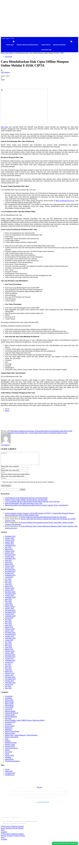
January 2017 (9, 675)
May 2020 (8, 601)
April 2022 (8, 562)
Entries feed (9, 771)
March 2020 (9, 605)
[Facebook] (4, 83)
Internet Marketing (11, 716)
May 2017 (8, 668)
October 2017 (9, 658)
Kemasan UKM (10, 722)
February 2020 (10, 606)
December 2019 (10, 610)
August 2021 (9, 577)
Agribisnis (8, 698)
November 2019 (10, 612)
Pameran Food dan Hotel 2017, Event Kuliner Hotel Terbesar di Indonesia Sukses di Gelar (37, 433)
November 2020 (10, 593)
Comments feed (10, 773)
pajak (6, 739)
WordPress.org (10, 775)
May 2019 (8, 623)
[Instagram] (15, 808)
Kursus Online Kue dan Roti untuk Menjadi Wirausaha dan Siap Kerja (43, 517)
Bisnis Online (9, 702)
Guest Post (8, 709)
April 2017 (8, 669)
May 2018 (8, 645)
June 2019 (8, 621)
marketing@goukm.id (43, 802)
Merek (7, 411)
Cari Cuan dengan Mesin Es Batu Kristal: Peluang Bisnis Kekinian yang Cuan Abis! (32, 501)
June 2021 (8, 581)
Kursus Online (9, 726)
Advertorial (8, 696)
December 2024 (10, 536)
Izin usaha (8, 718)
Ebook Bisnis (9, 705)
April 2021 (8, 584)
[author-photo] (6, 443)
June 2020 (8, 599)
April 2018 (8, 647)
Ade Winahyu (5, 72)
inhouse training (10, 711)
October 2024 (9, 538)
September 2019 (10, 616)
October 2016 (9, 681)
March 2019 (9, 627)
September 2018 (10, 638)
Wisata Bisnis (9, 759)
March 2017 (9, 671)
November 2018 (10, 634)
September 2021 (10, 575)
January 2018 (9, 653)
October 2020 (9, 595)
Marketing (8, 729)
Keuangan (8, 724)
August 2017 (9, 662)
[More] (33, 83)
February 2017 (10, 673)
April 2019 (8, 625)
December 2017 (10, 655)
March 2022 (9, 564)
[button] (75, 54)
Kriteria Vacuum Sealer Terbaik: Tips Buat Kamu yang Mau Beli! (26, 499)
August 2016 (9, 684)
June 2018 (8, 644)
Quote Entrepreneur (11, 748)
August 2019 (9, 618)
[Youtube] (30, 808)
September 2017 (10, 660)
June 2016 (8, 688)
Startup (7, 750)
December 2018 (10, 632)
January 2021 (9, 590)
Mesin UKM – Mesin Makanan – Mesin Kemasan (21, 735)
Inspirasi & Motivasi (11, 713)
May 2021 (8, 582)
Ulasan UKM (9, 755)
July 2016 (8, 686)
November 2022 (10, 555)
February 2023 (10, 551)
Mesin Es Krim (10, 733)
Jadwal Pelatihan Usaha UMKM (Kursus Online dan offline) (24, 720)
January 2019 (9, 631)
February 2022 (10, 566)
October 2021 (9, 573)
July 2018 (8, 642)
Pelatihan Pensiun (10, 742)
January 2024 (9, 542)
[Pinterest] (19, 83)
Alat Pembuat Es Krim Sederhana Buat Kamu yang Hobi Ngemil (26, 498)
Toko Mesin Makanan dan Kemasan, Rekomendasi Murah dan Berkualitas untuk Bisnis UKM (41, 431)
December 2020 (10, 592)
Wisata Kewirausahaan (12, 761)
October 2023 (9, 543)
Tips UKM (8, 53)
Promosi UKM (10, 746)
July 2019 (8, 619)
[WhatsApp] (26, 83)
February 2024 (10, 540)
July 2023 (8, 547)
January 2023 (9, 553)
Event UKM (9, 707)
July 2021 (8, 579)
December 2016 (10, 677)
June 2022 (8, 560)
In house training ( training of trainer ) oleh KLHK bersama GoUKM (27, 513)
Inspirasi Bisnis (10, 715)
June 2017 (8, 666)
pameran (7, 741)
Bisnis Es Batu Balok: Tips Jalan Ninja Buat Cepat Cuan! (23, 503)
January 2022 (9, 568)
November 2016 (10, 679)
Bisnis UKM (9, 703)
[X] (11, 83)
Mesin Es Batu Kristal (12, 731)
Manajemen (9, 728)
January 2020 (9, 608)
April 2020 (8, 603)
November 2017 (10, 657)
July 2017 (8, 664)
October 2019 (9, 614)
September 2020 (10, 597)
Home (3, 53)
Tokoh (7, 753)
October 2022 (9, 556)
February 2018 (10, 651)
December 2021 (10, 569)
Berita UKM (9, 700)
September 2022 (10, 558)
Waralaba (8, 757)
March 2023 (9, 549)
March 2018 (9, 649)
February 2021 (10, 588)
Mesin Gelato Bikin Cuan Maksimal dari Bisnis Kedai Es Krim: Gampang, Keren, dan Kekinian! (36, 505)
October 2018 (9, 636)
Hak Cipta (4, 127)
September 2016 (10, 682)
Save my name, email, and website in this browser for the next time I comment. (28, 482)
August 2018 (9, 640)
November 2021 (10, 571)
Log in (7, 769)
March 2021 (9, 586)
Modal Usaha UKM (11, 737)
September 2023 (10, 545)
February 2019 (10, 629)
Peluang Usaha (10, 744)
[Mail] (20, 808)
